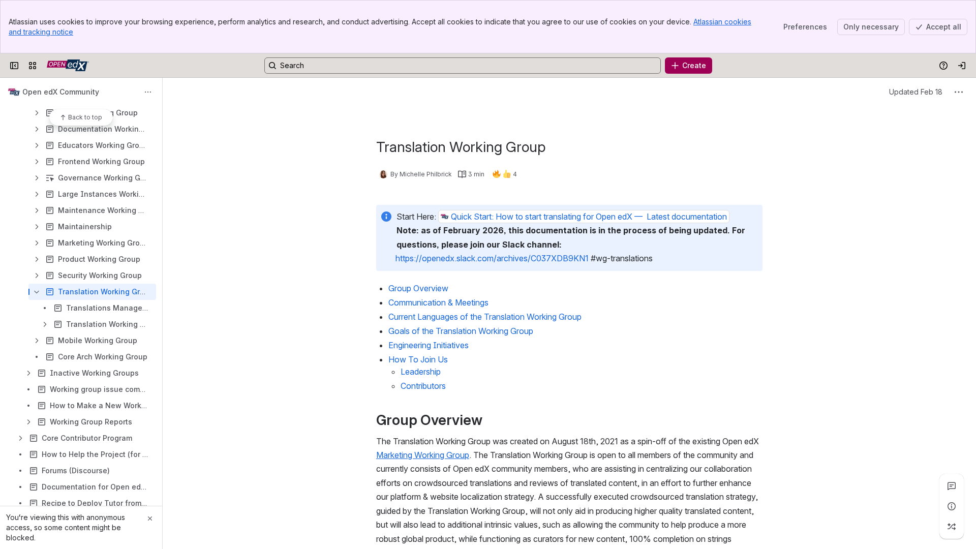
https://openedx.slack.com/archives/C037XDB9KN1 (492, 258)
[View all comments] (951, 486)
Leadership (421, 372)
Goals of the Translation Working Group (460, 331)
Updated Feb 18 (915, 91)
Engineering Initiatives (428, 345)
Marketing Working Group (422, 455)
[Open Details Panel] (951, 506)
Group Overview (418, 288)
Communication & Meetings (438, 302)
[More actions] (148, 92)
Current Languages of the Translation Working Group (485, 317)
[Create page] (951, 526)
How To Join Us (418, 359)
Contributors (423, 386)
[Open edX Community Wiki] (68, 65)
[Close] (150, 518)
